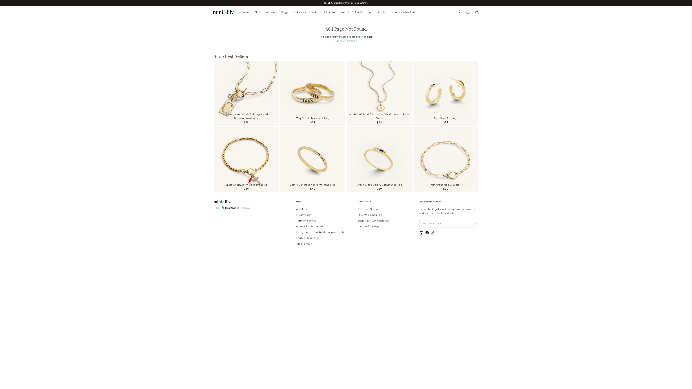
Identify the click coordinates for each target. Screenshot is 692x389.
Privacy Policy (304, 214)
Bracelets (271, 12)
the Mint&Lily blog (368, 226)
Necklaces (299, 12)
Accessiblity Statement (310, 226)
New (258, 12)
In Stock (374, 12)
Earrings (315, 12)
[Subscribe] (474, 223)
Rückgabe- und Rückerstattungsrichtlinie (320, 232)
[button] (477, 12)
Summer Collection (352, 12)
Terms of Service (306, 220)
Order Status (304, 243)
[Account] (459, 12)
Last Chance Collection (399, 12)
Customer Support (369, 209)
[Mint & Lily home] (223, 12)
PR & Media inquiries (370, 214)
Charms (329, 12)
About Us (301, 209)
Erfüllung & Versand (308, 238)
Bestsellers (244, 12)
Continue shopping (346, 40)
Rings (284, 12)
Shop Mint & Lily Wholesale (373, 220)
